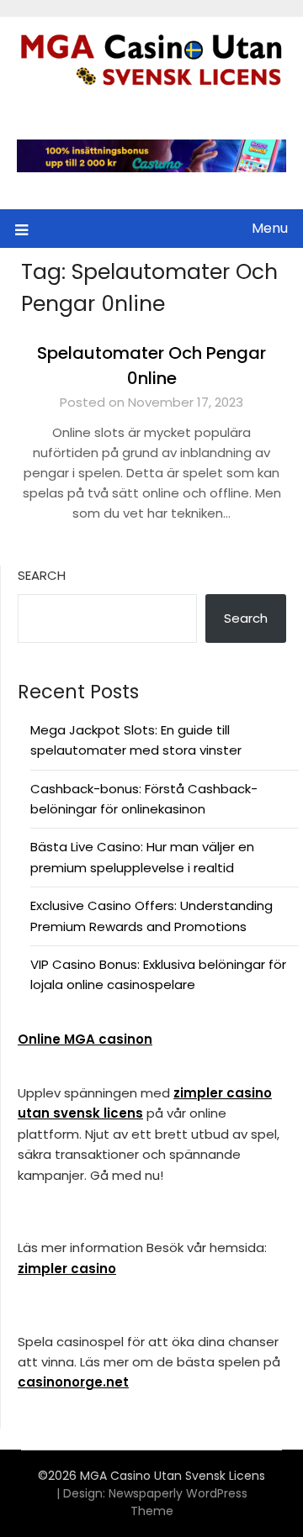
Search (42, 575)
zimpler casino (67, 1268)
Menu (270, 228)
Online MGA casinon (85, 1039)
